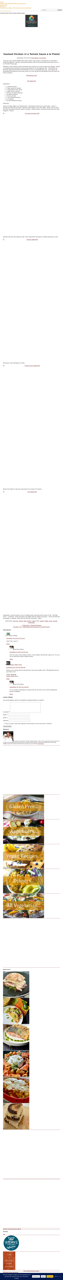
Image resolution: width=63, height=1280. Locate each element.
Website (5, 720)
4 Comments (42, 58)
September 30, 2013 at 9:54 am (15, 667)
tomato (55, 621)
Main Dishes (27, 621)
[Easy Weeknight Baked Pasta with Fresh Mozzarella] (16, 1102)
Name (5, 714)
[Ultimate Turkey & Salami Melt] (16, 997)
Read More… (41, 743)
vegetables (31, 622)
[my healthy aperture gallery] (31, 1271)
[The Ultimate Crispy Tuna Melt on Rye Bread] (16, 1129)
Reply (8, 644)
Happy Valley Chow (16, 664)
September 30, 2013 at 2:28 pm (19, 687)
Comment (6, 712)
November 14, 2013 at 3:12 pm (15, 638)
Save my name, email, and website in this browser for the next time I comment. (28, 723)
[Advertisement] (31, 39)
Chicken (21, 621)
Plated (53, 66)
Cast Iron (15, 621)
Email (5, 717)
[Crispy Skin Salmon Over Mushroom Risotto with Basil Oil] (16, 1050)
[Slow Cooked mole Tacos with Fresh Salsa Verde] (16, 1023)
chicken (42, 621)
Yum (4, 1234)
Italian (46, 621)
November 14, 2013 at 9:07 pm (19, 652)
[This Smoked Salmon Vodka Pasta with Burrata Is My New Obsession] (16, 1076)
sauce (50, 621)
